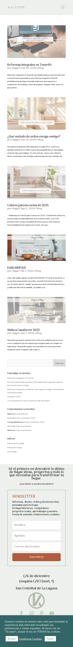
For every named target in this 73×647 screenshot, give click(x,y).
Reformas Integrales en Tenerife (29, 65)
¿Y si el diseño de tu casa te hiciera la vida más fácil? (28, 400)
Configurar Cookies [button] (30, 638)
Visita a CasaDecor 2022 (23, 330)
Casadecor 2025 (14, 396)
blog (41, 68)
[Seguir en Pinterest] (41, 613)
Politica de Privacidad (15, 443)
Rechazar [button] (12, 639)
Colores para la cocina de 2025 (28, 205)
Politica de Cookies (14, 447)
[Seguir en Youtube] (51, 613)
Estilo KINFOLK (16, 268)
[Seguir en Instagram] (31, 613)
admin (10, 426)
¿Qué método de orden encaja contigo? (33, 136)
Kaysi (15, 68)
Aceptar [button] (50, 639)
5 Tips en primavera (23, 426)
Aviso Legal (11, 451)
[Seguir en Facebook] (21, 613)
